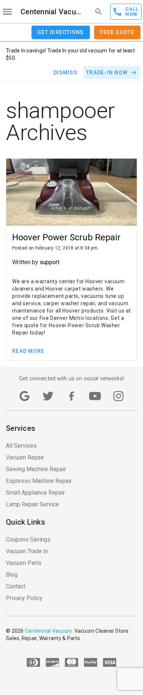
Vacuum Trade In (27, 551)
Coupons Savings (28, 539)
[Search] (98, 12)
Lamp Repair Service (32, 504)
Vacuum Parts (23, 562)
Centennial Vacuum (51, 11)
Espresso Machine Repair (39, 480)
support (49, 262)
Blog (12, 574)
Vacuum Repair (25, 457)
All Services (21, 445)
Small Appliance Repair (35, 492)
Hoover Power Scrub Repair (66, 237)
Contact (15, 586)
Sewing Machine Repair (36, 469)
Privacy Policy (24, 598)
